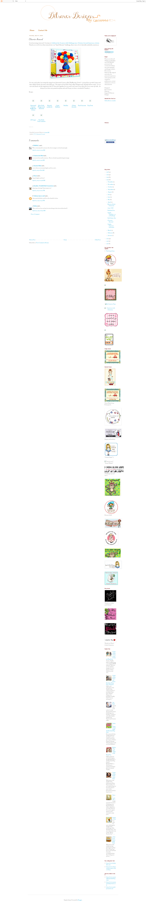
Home (32, 30)
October (110, 187)
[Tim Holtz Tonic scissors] (41, 116)
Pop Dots (90, 106)
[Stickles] (66, 101)
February (110, 233)
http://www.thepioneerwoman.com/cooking (111, 868)
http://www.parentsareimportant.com (111, 883)
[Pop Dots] (90, 101)
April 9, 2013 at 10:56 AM (38, 180)
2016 (107, 172)
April (109, 202)
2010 (107, 244)
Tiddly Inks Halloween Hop (114, 776)
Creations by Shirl (38, 156)
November (111, 184)
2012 (107, 239)
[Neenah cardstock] (49, 101)
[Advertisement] (65, 227)
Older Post (98, 240)
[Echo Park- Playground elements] (41, 101)
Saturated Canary (40, 134)
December (110, 182)
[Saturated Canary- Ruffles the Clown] (33, 101)
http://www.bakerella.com (111, 864)
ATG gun (33, 120)
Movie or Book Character (111, 205)
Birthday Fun (111, 210)
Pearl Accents (82, 106)
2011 (107, 241)
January (110, 235)
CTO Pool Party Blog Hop (113, 840)
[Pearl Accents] (82, 101)
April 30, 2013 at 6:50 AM (38, 211)
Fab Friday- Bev (112, 218)
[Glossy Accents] (74, 101)
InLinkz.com (31, 126)
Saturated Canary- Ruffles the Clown (33, 108)
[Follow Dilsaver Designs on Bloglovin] (109, 53)
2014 (107, 177)
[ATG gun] (33, 116)
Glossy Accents (74, 106)
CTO (34, 134)
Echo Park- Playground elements (41, 107)
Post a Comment (35, 214)
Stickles (65, 106)
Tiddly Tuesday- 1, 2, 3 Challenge (112, 214)
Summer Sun (114, 818)
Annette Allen (37, 166)
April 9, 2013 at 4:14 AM (38, 160)
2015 (107, 175)
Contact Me (42, 30)
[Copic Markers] (58, 101)
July (109, 195)
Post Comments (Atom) (42, 243)
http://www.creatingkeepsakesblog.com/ (111, 878)
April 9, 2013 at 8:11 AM (38, 170)
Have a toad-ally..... (114, 797)
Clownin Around (110, 221)
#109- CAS (110, 208)
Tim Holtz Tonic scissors (41, 120)
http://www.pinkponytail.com (110, 888)
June (109, 197)
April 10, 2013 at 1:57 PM (38, 201)
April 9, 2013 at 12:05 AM (38, 150)
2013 (107, 180)
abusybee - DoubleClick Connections (43, 186)
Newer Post (32, 240)
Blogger (80, 900)
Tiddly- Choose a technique (111, 226)
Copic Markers (57, 106)
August (110, 192)
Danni (35, 176)
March (109, 230)
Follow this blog (110, 142)
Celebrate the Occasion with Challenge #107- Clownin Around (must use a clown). (75, 43)
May (109, 200)
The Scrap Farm (110, 251)
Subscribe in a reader (110, 101)
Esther (35, 206)
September (111, 189)
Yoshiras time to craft (39, 196)
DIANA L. (36, 146)
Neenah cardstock (49, 106)
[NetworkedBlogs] (110, 140)
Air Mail (113, 703)
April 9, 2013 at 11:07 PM (38, 190)
